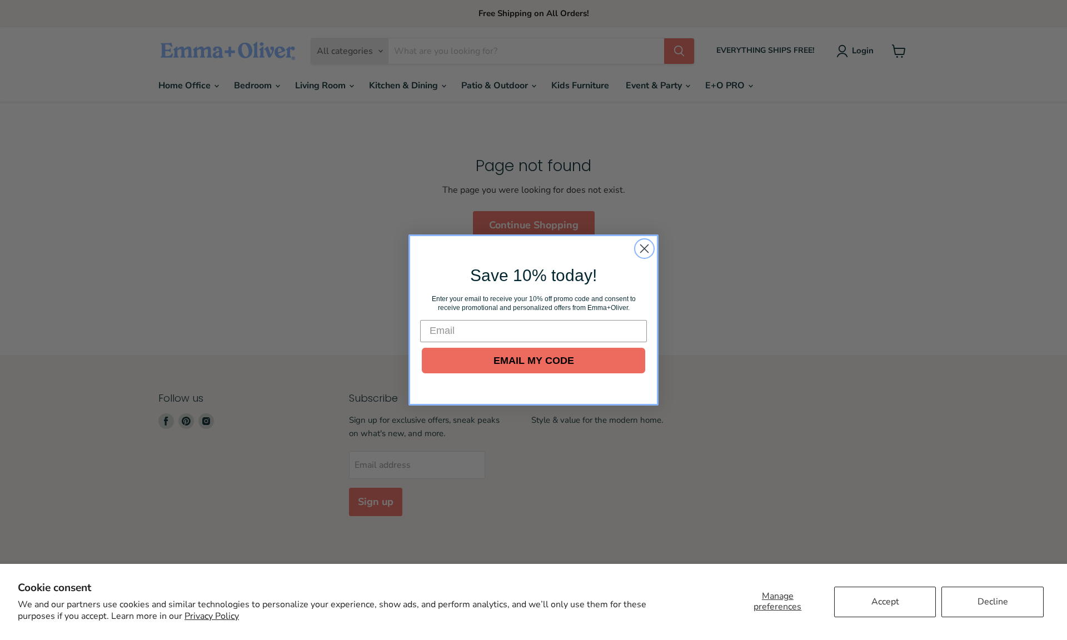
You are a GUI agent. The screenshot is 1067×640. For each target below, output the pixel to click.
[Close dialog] (644, 248)
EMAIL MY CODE (533, 360)
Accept (885, 602)
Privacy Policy (212, 616)
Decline (993, 602)
